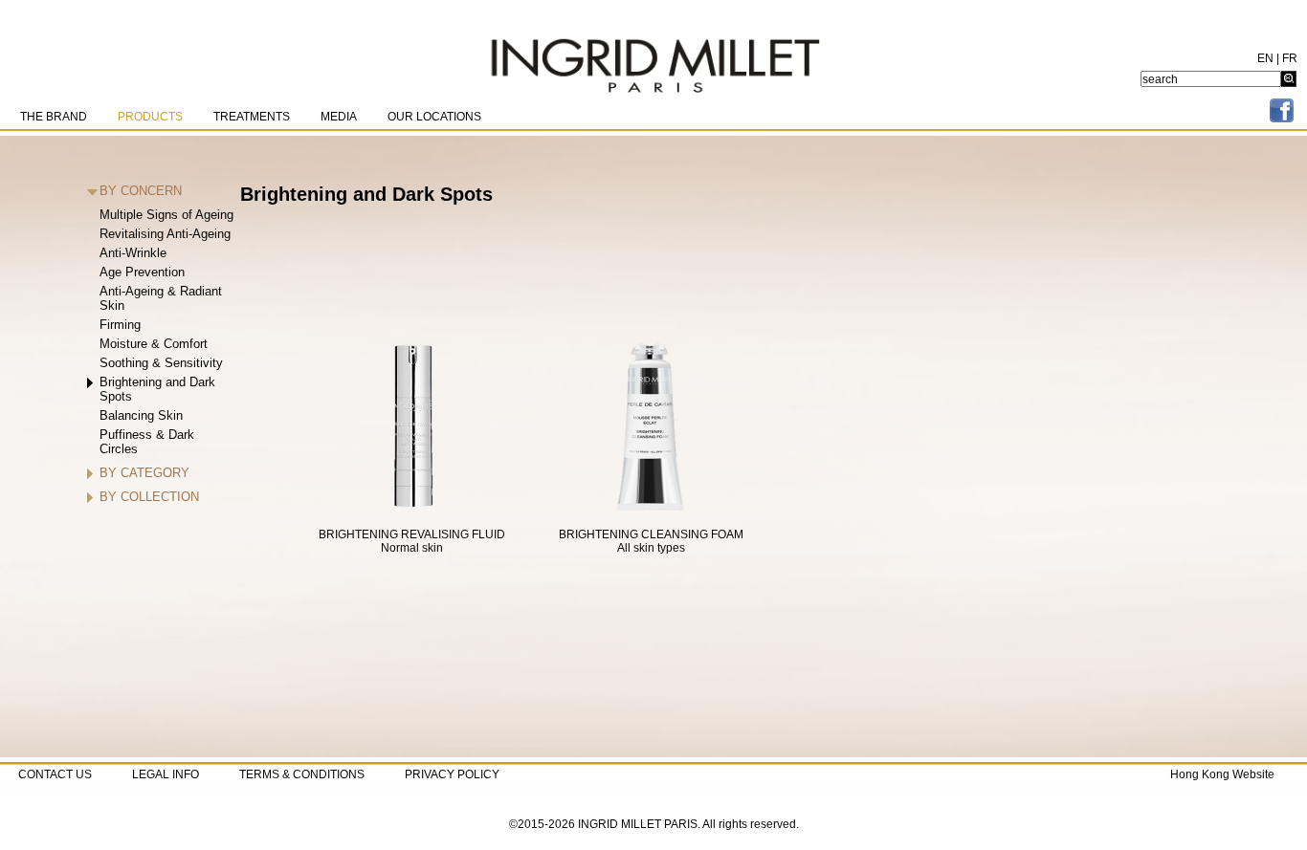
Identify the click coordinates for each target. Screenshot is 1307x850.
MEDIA (339, 116)
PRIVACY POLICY (452, 774)
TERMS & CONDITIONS (302, 774)
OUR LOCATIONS (434, 116)
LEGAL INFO (165, 774)
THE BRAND (53, 116)
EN (1265, 58)
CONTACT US (55, 774)
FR (1289, 58)
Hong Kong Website (1222, 774)
